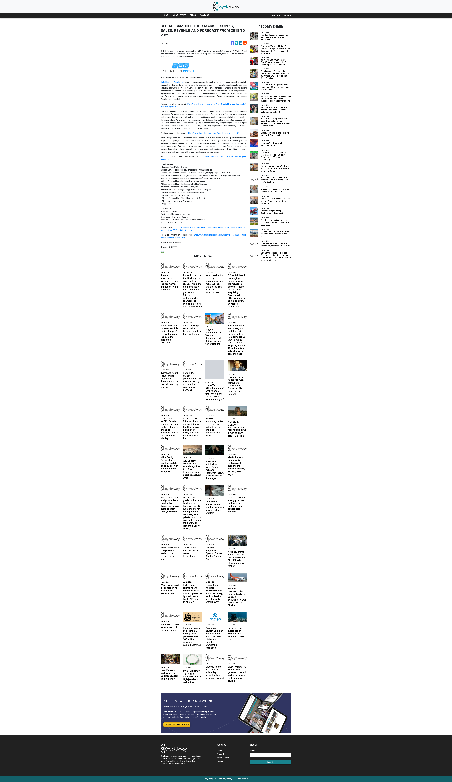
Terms (219, 750)
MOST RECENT (179, 15)
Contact (220, 761)
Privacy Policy (222, 754)
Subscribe (271, 762)
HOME (165, 15)
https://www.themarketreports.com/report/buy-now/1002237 (213, 133)
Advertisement (223, 758)
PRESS (193, 15)
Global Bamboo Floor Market (172, 82)
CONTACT (204, 15)
